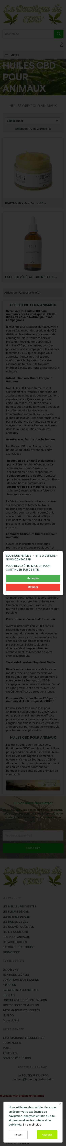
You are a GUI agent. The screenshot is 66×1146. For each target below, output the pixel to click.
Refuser (18, 1134)
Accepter (47, 1134)
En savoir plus (32, 1124)
